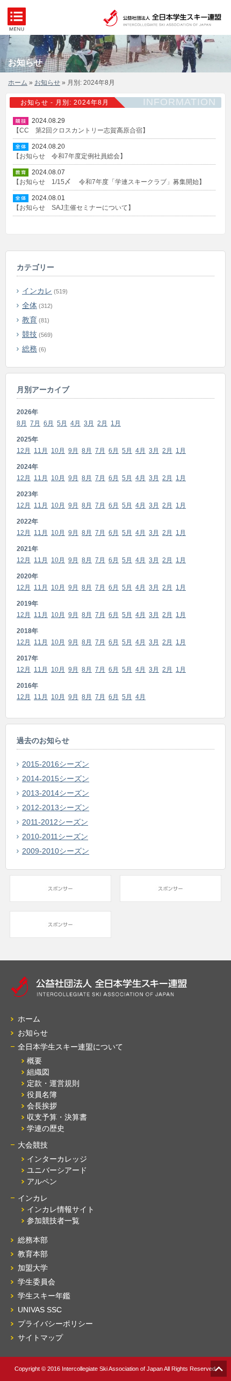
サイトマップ (40, 1337)
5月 (62, 423)
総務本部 (33, 1240)
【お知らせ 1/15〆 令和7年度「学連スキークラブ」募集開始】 (109, 182)
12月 (24, 450)
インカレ (37, 291)
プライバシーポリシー (55, 1323)
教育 (29, 319)
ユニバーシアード (57, 1170)
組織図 (38, 1072)
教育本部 (33, 1254)
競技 (29, 334)
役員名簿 (42, 1094)
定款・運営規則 (53, 1083)
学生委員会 (36, 1281)
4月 (75, 423)
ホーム (17, 82)
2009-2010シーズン (55, 851)
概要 (34, 1060)
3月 (89, 423)
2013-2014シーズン (55, 793)
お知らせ (47, 82)
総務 (29, 348)
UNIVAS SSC (40, 1309)
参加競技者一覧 (53, 1220)
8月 (22, 423)
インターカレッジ (57, 1159)
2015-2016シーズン (55, 764)
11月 (41, 450)
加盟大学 (33, 1268)
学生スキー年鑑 (44, 1295)
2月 (102, 423)
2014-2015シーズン (55, 778)
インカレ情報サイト (61, 1209)
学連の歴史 (45, 1128)
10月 (58, 450)
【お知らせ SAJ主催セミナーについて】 (73, 207)
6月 (49, 423)
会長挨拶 (42, 1105)
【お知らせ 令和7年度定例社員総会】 (69, 156)
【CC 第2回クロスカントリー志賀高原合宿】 (81, 130)
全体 (29, 305)
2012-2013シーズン (55, 807)
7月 (35, 423)
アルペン (42, 1181)
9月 (73, 450)
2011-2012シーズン (55, 822)
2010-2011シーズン (55, 836)
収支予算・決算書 (57, 1117)
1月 (116, 423)
